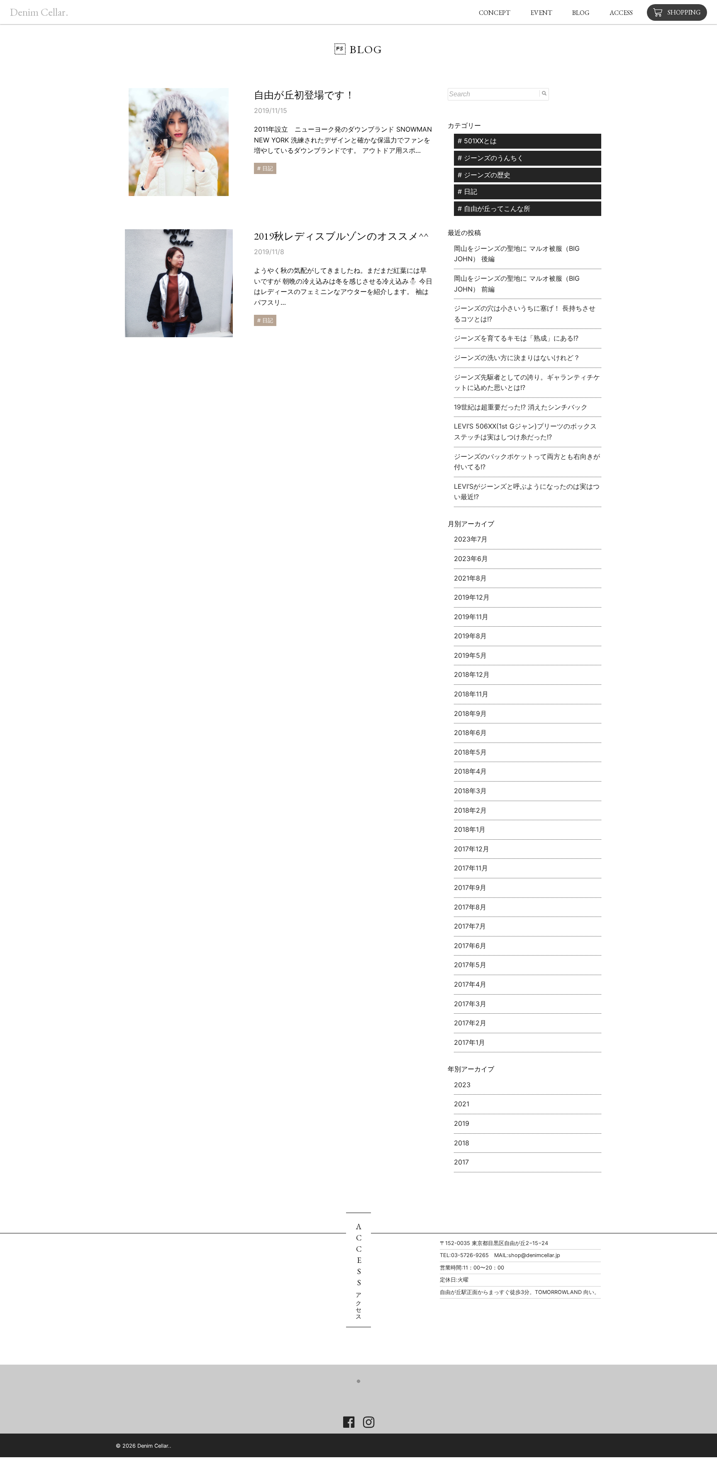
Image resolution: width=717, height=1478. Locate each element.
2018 (461, 1143)
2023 (462, 1085)
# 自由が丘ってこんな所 (494, 208)
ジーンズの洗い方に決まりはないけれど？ (517, 357)
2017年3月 (470, 1004)
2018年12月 (472, 674)
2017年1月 (469, 1042)
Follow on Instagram (365, 1396)
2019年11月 (471, 617)
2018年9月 (470, 713)
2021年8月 (470, 578)
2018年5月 (470, 752)
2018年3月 (470, 791)
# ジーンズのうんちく (491, 158)
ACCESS (621, 12)
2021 (461, 1104)
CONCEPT (494, 12)
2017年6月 (470, 945)
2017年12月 (471, 849)
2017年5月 (470, 965)
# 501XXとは (477, 141)
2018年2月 (470, 810)
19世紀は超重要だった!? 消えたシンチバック (521, 407)
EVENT (541, 12)
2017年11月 (471, 868)
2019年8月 (470, 636)
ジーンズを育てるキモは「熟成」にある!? (516, 338)
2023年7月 (471, 539)
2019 (461, 1123)
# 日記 (467, 191)
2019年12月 (472, 597)
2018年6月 (470, 732)
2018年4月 (470, 771)
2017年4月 (470, 984)
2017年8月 (470, 907)
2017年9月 (470, 887)
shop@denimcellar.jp (534, 1255)
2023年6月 (471, 558)
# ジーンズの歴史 (484, 175)
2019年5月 (470, 655)
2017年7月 (470, 926)
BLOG (581, 12)
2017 (461, 1162)
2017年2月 (470, 1023)
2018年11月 (471, 694)
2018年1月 (469, 829)
